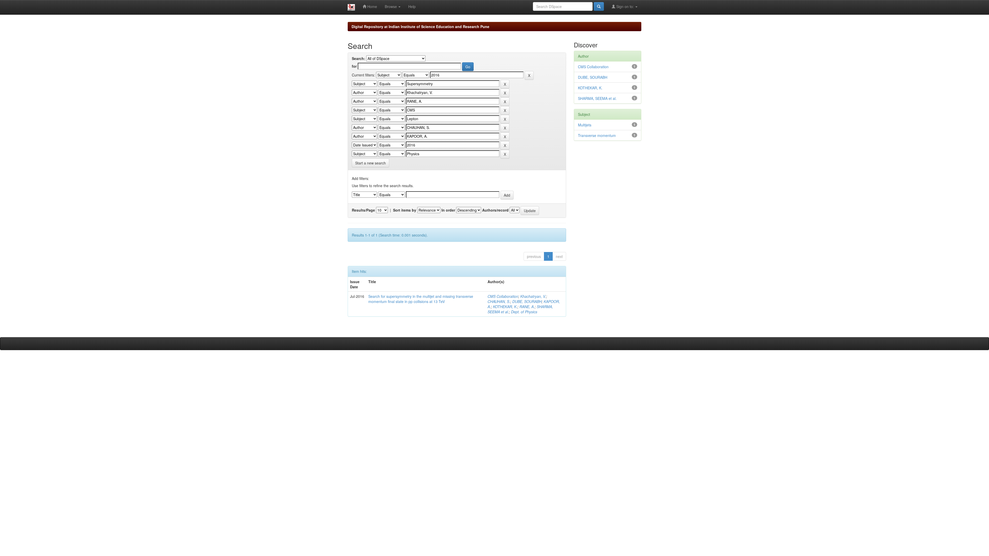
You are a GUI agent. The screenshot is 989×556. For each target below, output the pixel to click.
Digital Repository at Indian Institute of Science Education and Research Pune (420, 26)
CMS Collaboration (503, 296)
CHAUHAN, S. (499, 301)
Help (412, 6)
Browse (391, 6)
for (354, 66)
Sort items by (404, 210)
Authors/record (495, 210)
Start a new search (370, 163)
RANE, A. (527, 306)
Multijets (584, 124)
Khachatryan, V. (533, 296)
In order (448, 210)
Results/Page (363, 210)
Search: (358, 58)
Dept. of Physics (524, 311)
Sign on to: (625, 6)
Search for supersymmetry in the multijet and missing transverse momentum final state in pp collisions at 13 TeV (420, 299)
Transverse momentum (597, 135)
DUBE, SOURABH (527, 301)
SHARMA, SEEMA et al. (597, 98)
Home (371, 6)
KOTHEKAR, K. (505, 306)
